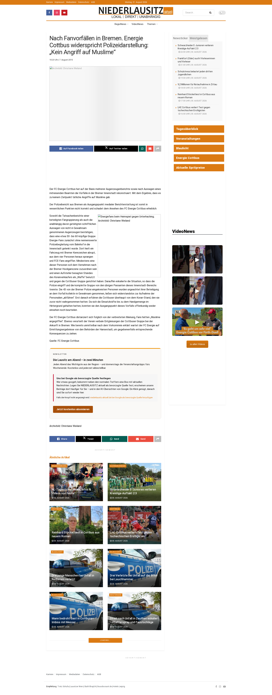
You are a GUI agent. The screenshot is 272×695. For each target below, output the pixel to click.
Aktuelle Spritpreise (190, 167)
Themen (151, 24)
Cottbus (56, 509)
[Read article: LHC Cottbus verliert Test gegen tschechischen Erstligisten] (134, 525)
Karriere (49, 2)
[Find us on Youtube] (64, 12)
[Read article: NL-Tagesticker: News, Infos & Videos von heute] (76, 482)
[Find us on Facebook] (49, 12)
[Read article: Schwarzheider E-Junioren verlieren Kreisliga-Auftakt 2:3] (134, 482)
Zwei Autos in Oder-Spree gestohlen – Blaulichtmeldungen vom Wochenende (133, 661)
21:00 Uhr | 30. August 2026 (193, 65)
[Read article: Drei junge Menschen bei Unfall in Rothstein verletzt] (76, 568)
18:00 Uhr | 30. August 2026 (193, 88)
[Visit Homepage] (136, 12)
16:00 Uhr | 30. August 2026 (193, 114)
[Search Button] (211, 12)
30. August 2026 (61, 498)
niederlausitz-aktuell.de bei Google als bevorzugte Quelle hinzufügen (121, 397)
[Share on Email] (150, 149)
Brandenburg (59, 466)
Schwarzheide (117, 466)
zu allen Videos (197, 344)
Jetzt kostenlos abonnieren (73, 409)
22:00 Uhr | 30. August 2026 (193, 52)
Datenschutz (83, 2)
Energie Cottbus (187, 158)
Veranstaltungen (188, 138)
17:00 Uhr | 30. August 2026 (193, 101)
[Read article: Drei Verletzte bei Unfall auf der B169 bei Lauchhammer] (134, 568)
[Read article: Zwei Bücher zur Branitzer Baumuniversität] (76, 654)
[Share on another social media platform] (157, 149)
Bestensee (115, 595)
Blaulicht (57, 552)
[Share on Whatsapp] (142, 149)
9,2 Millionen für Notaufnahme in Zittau (197, 84)
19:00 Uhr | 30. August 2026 (193, 78)
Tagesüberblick (187, 129)
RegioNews (120, 24)
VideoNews (137, 24)
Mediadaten (71, 2)
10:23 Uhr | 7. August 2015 (61, 60)
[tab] (180, 38)
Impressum (59, 2)
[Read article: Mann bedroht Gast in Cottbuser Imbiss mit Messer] (76, 611)
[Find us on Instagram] (57, 12)
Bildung (114, 681)
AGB (93, 2)
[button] (197, 259)
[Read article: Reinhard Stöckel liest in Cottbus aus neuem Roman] (76, 525)
